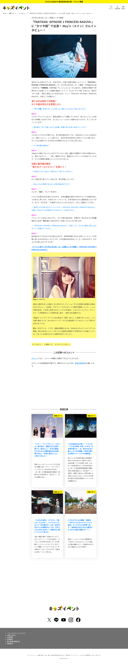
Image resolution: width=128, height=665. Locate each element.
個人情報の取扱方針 (13, 641)
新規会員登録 (80, 363)
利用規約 (10, 639)
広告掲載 (10, 637)
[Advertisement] (64, 387)
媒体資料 (10, 643)
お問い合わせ (11, 635)
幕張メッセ (49, 344)
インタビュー (38, 344)
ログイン (35, 358)
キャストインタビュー (63, 344)
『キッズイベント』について (16, 633)
